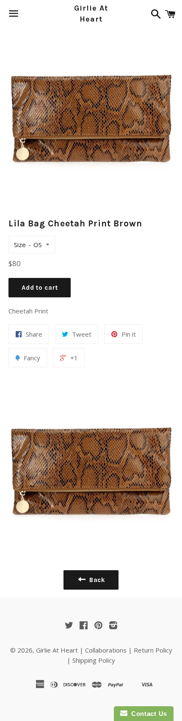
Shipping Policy (93, 660)
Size (20, 244)
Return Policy (153, 650)
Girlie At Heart (91, 13)
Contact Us (147, 713)
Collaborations (106, 650)
